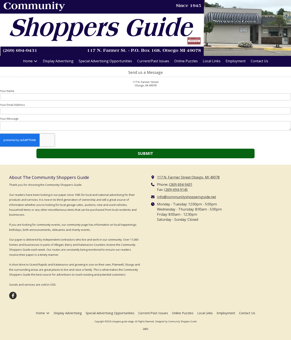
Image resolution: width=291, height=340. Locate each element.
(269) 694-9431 (180, 184)
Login (145, 328)
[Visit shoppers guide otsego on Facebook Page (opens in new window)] (13, 295)
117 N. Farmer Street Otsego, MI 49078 (188, 177)
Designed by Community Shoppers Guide (176, 321)
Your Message (9, 118)
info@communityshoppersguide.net (186, 197)
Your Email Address (12, 104)
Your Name (7, 91)
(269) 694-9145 (176, 189)
